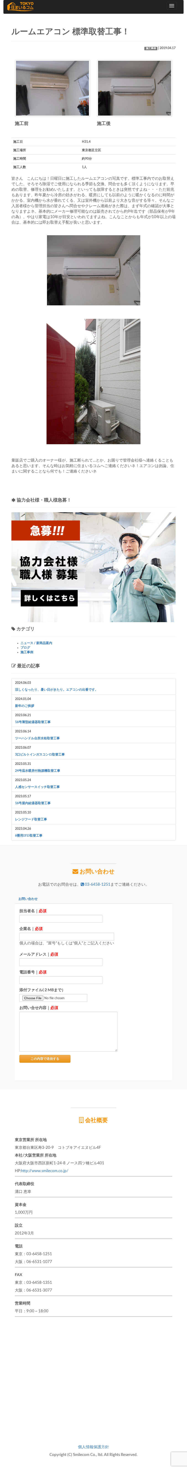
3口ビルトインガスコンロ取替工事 (40, 754)
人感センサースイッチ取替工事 (37, 787)
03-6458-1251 (97, 884)
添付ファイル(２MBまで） (42, 990)
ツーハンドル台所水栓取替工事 (37, 738)
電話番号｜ (33, 972)
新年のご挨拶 (24, 706)
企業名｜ (31, 929)
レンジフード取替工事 (31, 819)
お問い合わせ (28, 899)
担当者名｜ (33, 911)
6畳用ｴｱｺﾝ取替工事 (28, 835)
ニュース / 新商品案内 (36, 643)
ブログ (25, 647)
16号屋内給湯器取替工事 (33, 803)
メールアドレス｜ (38, 954)
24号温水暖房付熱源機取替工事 (37, 770)
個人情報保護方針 (93, 1447)
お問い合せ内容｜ (38, 1008)
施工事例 (151, 48)
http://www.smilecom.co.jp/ (44, 1171)
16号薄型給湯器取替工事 (33, 722)
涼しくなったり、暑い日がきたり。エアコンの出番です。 (56, 689)
